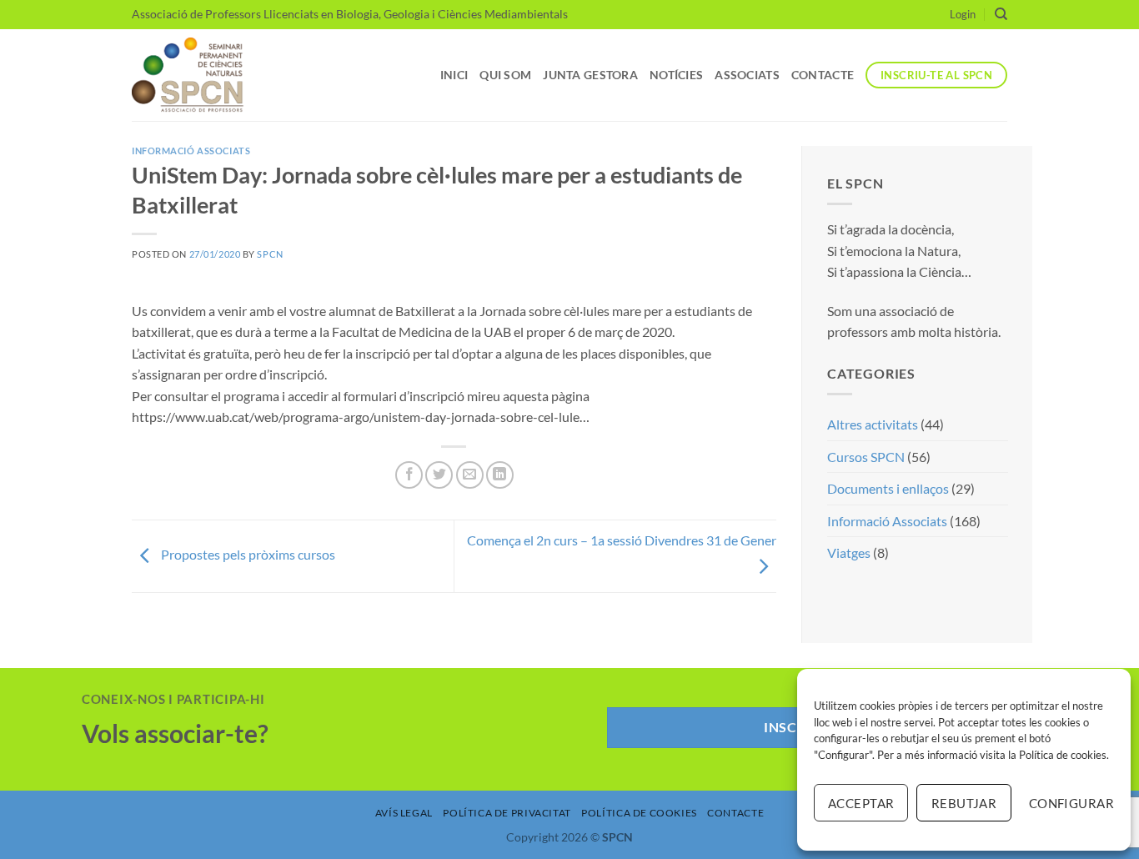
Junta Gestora (590, 75)
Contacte (822, 75)
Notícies (676, 75)
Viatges (849, 552)
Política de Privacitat (506, 812)
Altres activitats (872, 424)
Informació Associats (191, 150)
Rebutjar (964, 803)
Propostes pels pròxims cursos (246, 554)
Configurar (1071, 803)
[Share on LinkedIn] (500, 475)
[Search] (1001, 14)
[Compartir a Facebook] (409, 475)
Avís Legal (404, 812)
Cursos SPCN (866, 457)
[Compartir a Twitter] (439, 475)
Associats (747, 75)
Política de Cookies (639, 812)
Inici (454, 75)
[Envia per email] (470, 475)
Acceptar (861, 803)
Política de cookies (1062, 754)
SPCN (270, 254)
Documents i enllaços (888, 488)
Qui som (505, 75)
